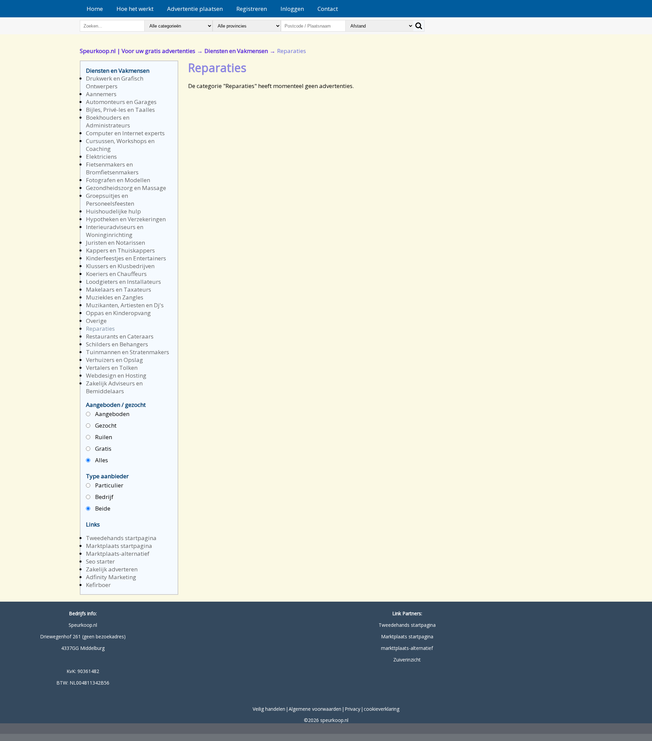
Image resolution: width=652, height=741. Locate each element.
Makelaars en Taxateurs (118, 289)
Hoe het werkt (134, 9)
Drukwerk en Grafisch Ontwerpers (114, 82)
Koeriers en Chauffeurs (116, 274)
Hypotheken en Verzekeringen (126, 219)
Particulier (108, 485)
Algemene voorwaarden (315, 709)
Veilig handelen (269, 709)
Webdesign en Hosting (116, 375)
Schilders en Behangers (117, 344)
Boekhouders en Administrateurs (108, 121)
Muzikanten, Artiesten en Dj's (125, 305)
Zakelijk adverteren (112, 569)
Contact (328, 9)
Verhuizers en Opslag (114, 360)
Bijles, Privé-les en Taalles (120, 110)
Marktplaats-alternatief (117, 553)
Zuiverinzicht (407, 659)
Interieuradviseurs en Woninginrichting (114, 231)
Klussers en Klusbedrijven (120, 266)
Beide (102, 508)
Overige (96, 321)
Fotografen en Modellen (118, 180)
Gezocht (105, 425)
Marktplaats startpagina (119, 546)
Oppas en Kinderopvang (118, 313)
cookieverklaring (381, 709)
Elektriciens (101, 156)
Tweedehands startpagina (121, 538)
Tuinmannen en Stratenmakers (127, 352)
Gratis (102, 448)
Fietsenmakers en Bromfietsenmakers (112, 168)
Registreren (251, 9)
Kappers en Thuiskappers (120, 250)
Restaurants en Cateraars (119, 336)
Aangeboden (111, 414)
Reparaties (100, 328)
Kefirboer (98, 585)
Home (95, 9)
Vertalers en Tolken (112, 368)
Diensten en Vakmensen (236, 51)
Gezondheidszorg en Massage (126, 188)
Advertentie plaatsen (195, 9)
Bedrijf (103, 497)
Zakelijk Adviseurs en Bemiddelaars (114, 387)
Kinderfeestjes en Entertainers (126, 258)
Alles (101, 460)
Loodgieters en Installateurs (123, 282)
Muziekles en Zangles (114, 297)
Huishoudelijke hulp (113, 211)
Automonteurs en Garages (121, 102)
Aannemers (101, 94)
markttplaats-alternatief (407, 648)
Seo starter (100, 561)
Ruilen (103, 437)
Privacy (352, 709)
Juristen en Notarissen (115, 242)
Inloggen (292, 9)
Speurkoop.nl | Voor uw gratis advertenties (137, 51)
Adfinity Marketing (111, 577)
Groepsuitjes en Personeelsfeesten (110, 199)
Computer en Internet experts (125, 133)
